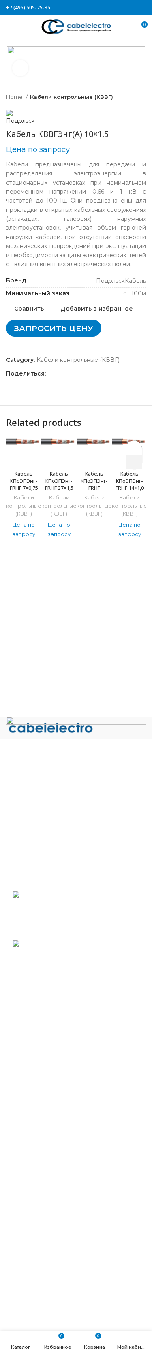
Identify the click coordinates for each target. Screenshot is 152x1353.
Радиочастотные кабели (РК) (56, 1207)
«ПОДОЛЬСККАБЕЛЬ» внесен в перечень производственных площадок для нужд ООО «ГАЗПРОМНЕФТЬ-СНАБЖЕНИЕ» (66, 965)
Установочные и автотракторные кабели (72, 1299)
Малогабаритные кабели (49, 1103)
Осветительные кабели (47, 1195)
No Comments (66, 931)
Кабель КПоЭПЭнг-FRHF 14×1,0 (130, 480)
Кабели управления (42, 1287)
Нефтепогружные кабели (50, 1171)
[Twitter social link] (113, 7)
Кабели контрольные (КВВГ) (71, 97)
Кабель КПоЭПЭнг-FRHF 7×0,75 (24, 480)
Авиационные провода (46, 1031)
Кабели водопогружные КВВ (55, 1043)
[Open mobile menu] (10, 27)
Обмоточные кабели (43, 1183)
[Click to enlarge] (20, 68)
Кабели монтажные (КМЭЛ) (53, 1159)
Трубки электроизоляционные (57, 1311)
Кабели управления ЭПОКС (53, 1055)
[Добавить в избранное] (134, 448)
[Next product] (142, 97)
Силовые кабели (37, 1219)
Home (15, 97)
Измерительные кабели (47, 1079)
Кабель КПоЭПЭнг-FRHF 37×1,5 (59, 480)
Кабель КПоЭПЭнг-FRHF (94, 480)
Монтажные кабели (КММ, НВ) (58, 1147)
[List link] (76, 793)
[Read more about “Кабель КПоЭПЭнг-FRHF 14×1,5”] (134, 462)
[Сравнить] (24, 456)
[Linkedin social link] (132, 7)
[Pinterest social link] (122, 7)
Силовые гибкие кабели (48, 1263)
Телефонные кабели (43, 1275)
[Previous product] (126, 97)
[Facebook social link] (104, 7)
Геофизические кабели (47, 1067)
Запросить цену (53, 328)
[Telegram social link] (141, 7)
